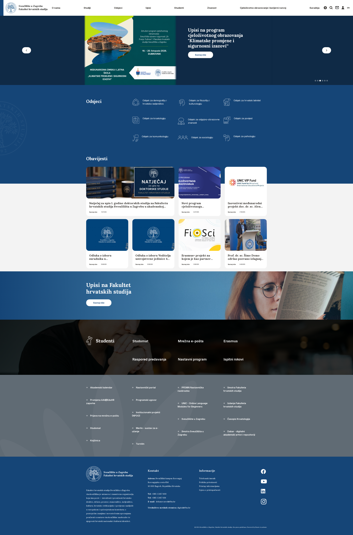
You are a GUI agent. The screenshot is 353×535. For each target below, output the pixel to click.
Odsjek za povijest (243, 118)
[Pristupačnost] (325, 8)
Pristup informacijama (209, 486)
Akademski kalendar (101, 387)
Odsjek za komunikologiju (155, 136)
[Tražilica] (331, 8)
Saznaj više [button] (200, 65)
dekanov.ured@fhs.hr (165, 501)
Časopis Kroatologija (238, 419)
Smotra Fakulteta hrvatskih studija (234, 389)
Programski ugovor (146, 400)
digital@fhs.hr (183, 507)
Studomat (140, 341)
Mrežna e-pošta (191, 341)
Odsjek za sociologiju (202, 137)
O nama (56, 7)
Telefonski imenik (207, 478)
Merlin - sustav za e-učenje (145, 430)
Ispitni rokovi (233, 359)
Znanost (211, 7)
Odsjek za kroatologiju (154, 118)
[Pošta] (337, 8)
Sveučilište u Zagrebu (193, 419)
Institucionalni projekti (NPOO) (146, 414)
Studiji (87, 7)
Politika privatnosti (208, 482)
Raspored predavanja (149, 359)
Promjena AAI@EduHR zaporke (100, 402)
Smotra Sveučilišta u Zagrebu (191, 433)
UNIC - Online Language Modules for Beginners (193, 405)
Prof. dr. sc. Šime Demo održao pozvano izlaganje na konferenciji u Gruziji (245, 259)
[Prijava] (343, 8)
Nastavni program (192, 359)
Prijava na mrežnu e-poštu (104, 415)
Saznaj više (93, 212)
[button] (26, 50)
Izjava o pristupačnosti (209, 490)
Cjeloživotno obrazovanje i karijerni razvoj (263, 7)
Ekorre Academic (261, 527)
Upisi (148, 7)
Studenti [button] (179, 7)
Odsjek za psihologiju (244, 136)
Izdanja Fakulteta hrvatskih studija (234, 405)
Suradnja (314, 7)
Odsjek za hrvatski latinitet (247, 100)
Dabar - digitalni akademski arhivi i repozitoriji (239, 433)
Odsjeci (118, 7)
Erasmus (231, 341)
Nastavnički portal (145, 387)
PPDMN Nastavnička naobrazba (191, 389)
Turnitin (139, 443)
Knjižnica (95, 440)
